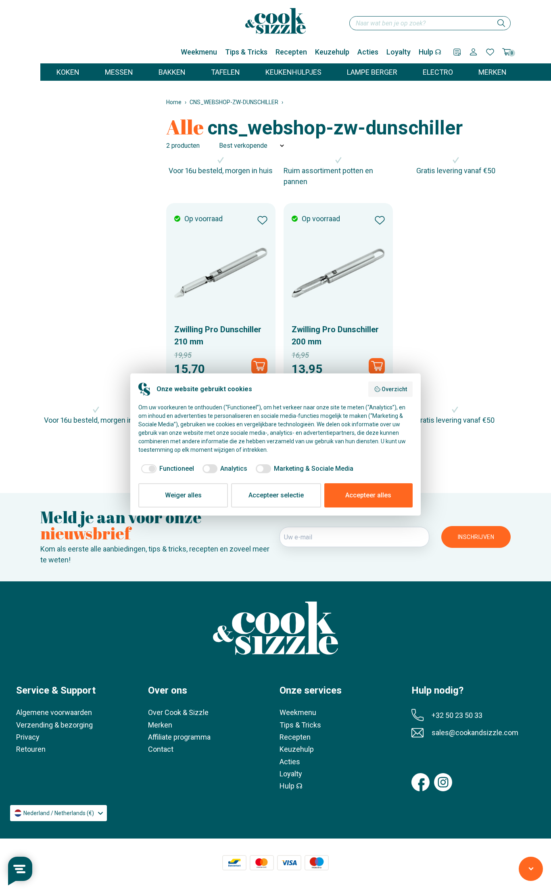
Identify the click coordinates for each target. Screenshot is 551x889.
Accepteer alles (368, 495)
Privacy (28, 737)
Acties (367, 52)
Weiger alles (183, 495)
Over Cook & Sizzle (178, 712)
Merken (160, 725)
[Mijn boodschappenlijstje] (457, 52)
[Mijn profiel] (473, 52)
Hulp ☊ (430, 52)
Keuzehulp (332, 52)
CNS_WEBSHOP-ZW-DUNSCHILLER (234, 102)
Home (174, 102)
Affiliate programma (179, 737)
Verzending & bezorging (54, 725)
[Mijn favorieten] (490, 52)
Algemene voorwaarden (54, 712)
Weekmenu (199, 52)
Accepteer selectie (276, 495)
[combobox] (430, 23)
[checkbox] (166, 469)
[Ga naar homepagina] (275, 21)
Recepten (291, 52)
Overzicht (394, 389)
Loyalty (398, 52)
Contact (160, 749)
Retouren (31, 749)
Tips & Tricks (246, 52)
